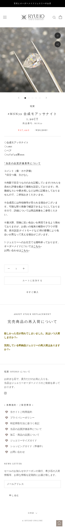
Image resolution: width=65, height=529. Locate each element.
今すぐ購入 (32, 292)
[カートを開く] (60, 17)
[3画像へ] (32, 98)
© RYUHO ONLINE (32, 520)
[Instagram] (5, 393)
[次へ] (46, 98)
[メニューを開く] (5, 17)
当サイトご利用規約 (21, 412)
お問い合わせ (17, 452)
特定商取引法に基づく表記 (24, 423)
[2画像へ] (29, 98)
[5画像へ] (40, 98)
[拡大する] (58, 35)
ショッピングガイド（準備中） (27, 446)
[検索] (54, 17)
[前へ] (18, 98)
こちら (37, 246)
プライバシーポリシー (22, 417)
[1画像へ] (25, 98)
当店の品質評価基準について (26, 429)
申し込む (14, 495)
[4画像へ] (36, 98)
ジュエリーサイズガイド (23, 440)
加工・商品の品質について (24, 434)
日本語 (31, 513)
